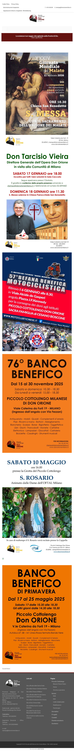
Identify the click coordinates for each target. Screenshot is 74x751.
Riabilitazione (57, 705)
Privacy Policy (15, 4)
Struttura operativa (59, 690)
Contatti (54, 717)
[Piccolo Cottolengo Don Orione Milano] (37, 18)
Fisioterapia (56, 708)
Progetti (54, 714)
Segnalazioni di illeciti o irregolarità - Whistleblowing (17, 10)
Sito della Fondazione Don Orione (36, 699)
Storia (55, 687)
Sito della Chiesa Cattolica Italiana (36, 688)
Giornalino (55, 711)
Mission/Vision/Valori (59, 684)
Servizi (54, 693)
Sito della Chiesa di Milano (34, 691)
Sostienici (55, 723)
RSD (54, 699)
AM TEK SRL (41, 749)
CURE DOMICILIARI (58, 702)
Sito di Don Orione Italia (33, 702)
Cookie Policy (5, 4)
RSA (54, 696)
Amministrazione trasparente (11, 7)
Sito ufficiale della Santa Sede (35, 685)
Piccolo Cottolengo (58, 681)
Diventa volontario (57, 720)
